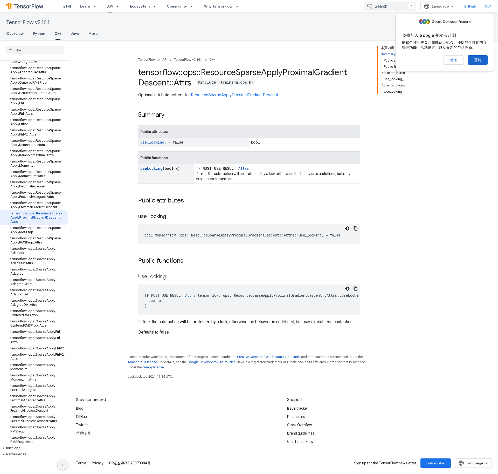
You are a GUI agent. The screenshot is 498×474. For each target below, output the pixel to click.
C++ (57, 33)
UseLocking (151, 168)
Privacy (97, 463)
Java (75, 33)
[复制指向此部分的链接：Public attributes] (189, 201)
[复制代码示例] (355, 228)
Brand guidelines (300, 433)
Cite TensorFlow (300, 441)
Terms (81, 463)
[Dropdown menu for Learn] (96, 6)
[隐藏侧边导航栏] (62, 464)
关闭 (453, 60)
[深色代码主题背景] (347, 228)
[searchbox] (35, 50)
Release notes (298, 417)
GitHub (470, 6)
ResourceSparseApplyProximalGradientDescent (234, 94)
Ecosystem (140, 6)
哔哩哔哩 (83, 433)
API (110, 6)
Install (65, 6)
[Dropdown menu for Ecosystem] (156, 6)
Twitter (82, 425)
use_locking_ (153, 142)
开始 (477, 60)
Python (39, 33)
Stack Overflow (299, 425)
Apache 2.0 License (142, 362)
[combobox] (390, 6)
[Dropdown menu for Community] (193, 6)
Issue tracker (297, 408)
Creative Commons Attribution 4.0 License (268, 357)
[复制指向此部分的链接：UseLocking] (171, 277)
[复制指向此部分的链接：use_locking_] (174, 217)
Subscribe (436, 463)
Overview (15, 33)
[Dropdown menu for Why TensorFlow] (238, 6)
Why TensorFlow (218, 6)
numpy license (153, 367)
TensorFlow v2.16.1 (28, 22)
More (93, 33)
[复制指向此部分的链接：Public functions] (188, 261)
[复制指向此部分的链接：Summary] (169, 115)
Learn (85, 6)
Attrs (243, 168)
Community (177, 6)
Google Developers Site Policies (212, 362)
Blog (79, 408)
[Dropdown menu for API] (119, 6)
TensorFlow (147, 60)
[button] (34, 448)
